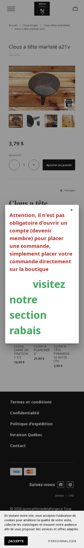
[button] (62, 541)
